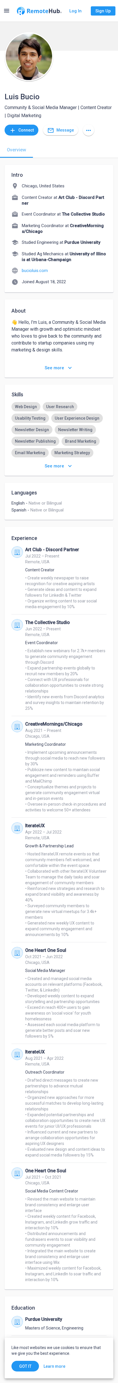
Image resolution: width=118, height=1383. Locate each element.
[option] (25, 406)
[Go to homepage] (39, 11)
